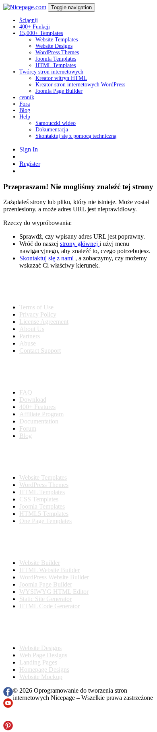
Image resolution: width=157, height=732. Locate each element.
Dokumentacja (51, 130)
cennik (26, 97)
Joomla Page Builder (59, 91)
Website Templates (56, 40)
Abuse (27, 343)
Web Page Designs (43, 655)
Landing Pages (38, 662)
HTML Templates (55, 65)
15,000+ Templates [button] (41, 33)
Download (32, 399)
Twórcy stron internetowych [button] (51, 72)
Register (29, 163)
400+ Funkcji (34, 27)
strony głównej (79, 243)
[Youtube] (8, 705)
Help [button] (24, 117)
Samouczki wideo (55, 123)
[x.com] (8, 717)
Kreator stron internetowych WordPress (80, 85)
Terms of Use (36, 307)
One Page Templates (45, 520)
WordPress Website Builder (54, 577)
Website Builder (39, 562)
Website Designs (53, 46)
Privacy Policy (37, 314)
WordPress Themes (57, 52)
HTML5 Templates (43, 513)
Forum (27, 428)
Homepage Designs (44, 669)
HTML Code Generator (49, 606)
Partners (29, 336)
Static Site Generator (45, 598)
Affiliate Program (41, 414)
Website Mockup (40, 676)
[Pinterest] (8, 728)
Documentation (38, 421)
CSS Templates (38, 499)
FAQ (25, 392)
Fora (24, 104)
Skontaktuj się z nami (47, 258)
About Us (31, 328)
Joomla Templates (55, 59)
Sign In (28, 149)
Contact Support (40, 350)
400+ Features (37, 406)
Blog (24, 110)
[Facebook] (8, 694)
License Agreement (43, 321)
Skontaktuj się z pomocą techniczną (75, 136)
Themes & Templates (46, 457)
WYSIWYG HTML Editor (54, 591)
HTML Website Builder (49, 569)
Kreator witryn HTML (61, 78)
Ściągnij (28, 20)
